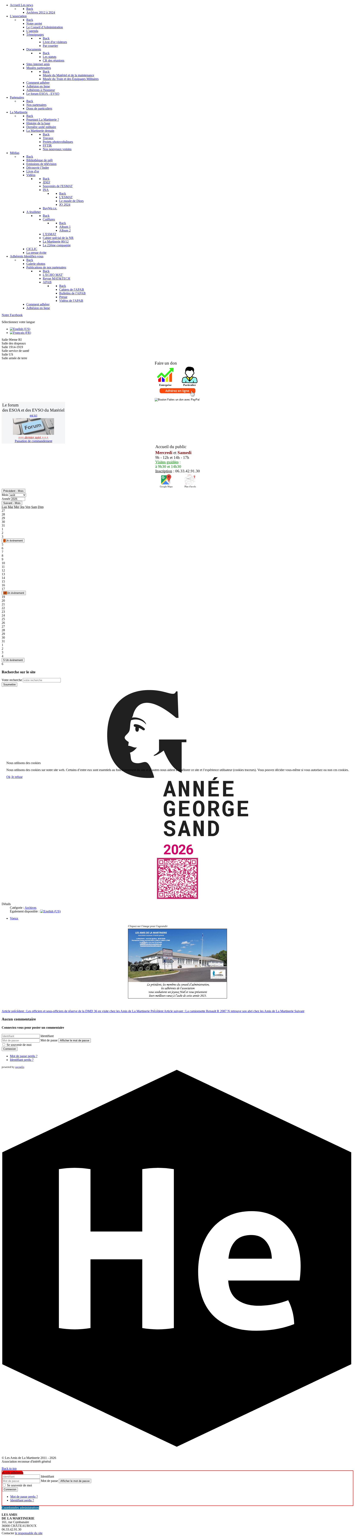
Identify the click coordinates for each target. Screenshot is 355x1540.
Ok (8, 777)
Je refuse (17, 777)
